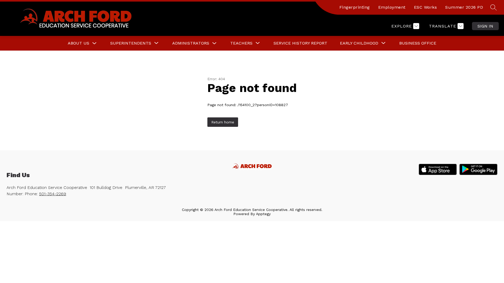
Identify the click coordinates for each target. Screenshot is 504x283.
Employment (392, 7)
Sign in (485, 26)
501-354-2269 (52, 193)
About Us (78, 43)
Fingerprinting (354, 7)
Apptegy (263, 214)
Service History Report (300, 43)
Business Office (417, 43)
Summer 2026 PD (464, 7)
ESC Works (425, 7)
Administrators (190, 43)
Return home (222, 122)
